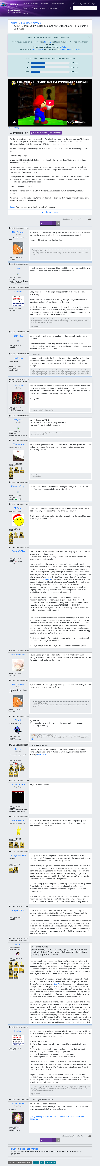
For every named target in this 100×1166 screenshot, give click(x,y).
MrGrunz (18, 508)
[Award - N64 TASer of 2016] (11, 470)
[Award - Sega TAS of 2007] (11, 976)
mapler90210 (18, 910)
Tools (25, 8)
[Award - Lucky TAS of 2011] (11, 870)
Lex (18, 268)
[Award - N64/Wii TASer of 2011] (16, 535)
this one (46, 579)
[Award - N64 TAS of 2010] (11, 774)
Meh (27, 72)
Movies (44, 3)
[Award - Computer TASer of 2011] (11, 964)
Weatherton (18, 444)
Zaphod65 (18, 335)
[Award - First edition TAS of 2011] (22, 964)
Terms (36, 1162)
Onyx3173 (18, 385)
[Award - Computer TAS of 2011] (11, 970)
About (26, 13)
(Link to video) (13, 128)
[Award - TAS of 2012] (12, 768)
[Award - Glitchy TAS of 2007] (16, 976)
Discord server (36, 50)
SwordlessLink (18, 820)
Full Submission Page (39, 133)
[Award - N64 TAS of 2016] (11, 475)
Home (26, 3)
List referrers (50, 1162)
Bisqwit (18, 720)
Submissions (58, 3)
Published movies (31, 23)
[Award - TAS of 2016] (17, 470)
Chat (42, 8)
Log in (93, 3)
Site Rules (63, 47)
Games (34, 3)
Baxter (12, 207)
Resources (53, 8)
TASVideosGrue (18, 784)
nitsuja (18, 944)
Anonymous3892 (18, 855)
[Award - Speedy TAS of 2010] (16, 774)
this (55, 984)
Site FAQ (47, 42)
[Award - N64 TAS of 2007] (22, 845)
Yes (27, 67)
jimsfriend (18, 358)
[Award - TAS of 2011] (21, 535)
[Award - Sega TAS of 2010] (16, 970)
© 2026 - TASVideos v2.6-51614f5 (20, 1162)
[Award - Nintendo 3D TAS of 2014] (11, 535)
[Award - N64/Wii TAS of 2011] (11, 540)
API (42, 1162)
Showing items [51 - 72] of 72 (72, 219)
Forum (35, 8)
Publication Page (55, 133)
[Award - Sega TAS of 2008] (21, 970)
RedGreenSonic (18, 654)
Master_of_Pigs (18, 486)
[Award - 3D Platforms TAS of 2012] (22, 768)
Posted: (19, 228)
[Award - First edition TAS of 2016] (22, 470)
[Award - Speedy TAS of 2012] (17, 768)
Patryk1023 (18, 419)
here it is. (41, 754)
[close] (89, 37)
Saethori (18, 291)
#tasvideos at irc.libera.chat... (68, 50)
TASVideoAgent (18, 1103)
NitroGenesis (18, 232)
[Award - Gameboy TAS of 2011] (16, 870)
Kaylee (18, 749)
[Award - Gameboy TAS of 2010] (11, 845)
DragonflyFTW (18, 551)
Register (82, 3)
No (28, 63)
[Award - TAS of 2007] (17, 845)
